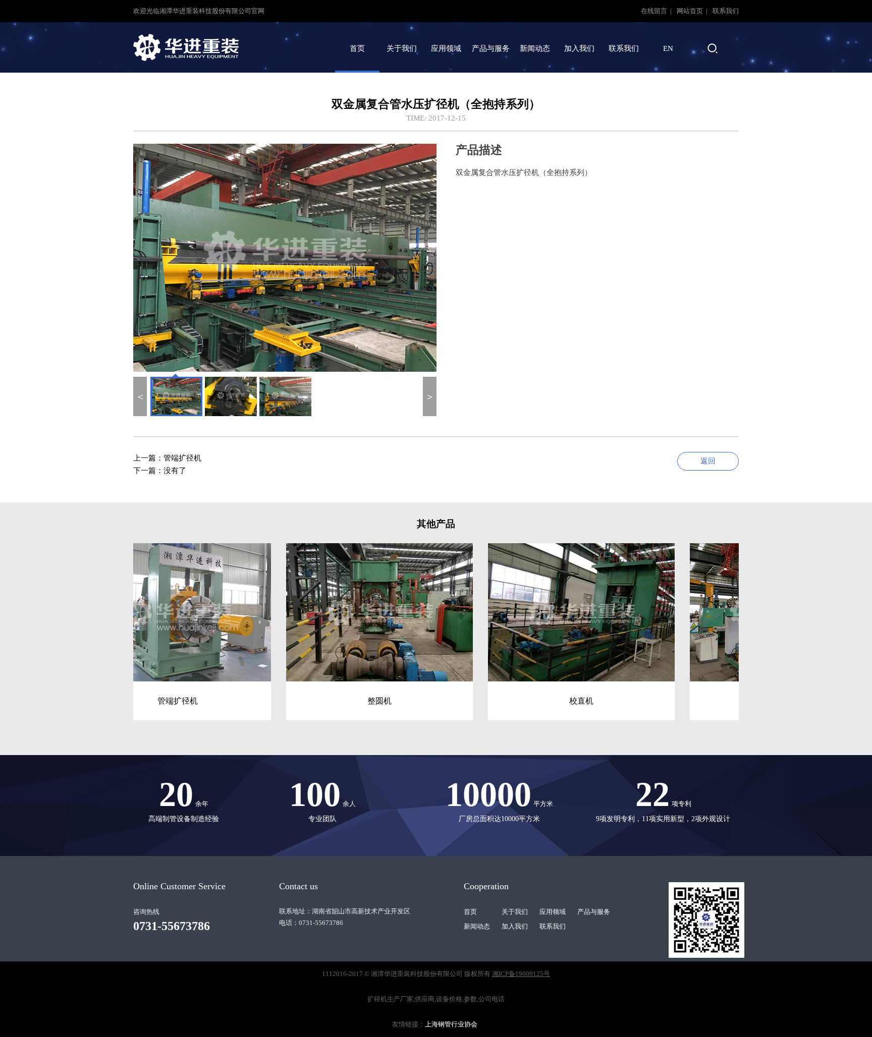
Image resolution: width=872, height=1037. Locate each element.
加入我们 (579, 48)
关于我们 (402, 48)
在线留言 (655, 11)
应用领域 (446, 48)
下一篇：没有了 (159, 471)
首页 (357, 48)
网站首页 (690, 11)
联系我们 (726, 11)
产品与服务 (491, 48)
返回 (708, 461)
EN (668, 48)
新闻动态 (535, 48)
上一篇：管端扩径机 (167, 458)
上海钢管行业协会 (451, 1024)
